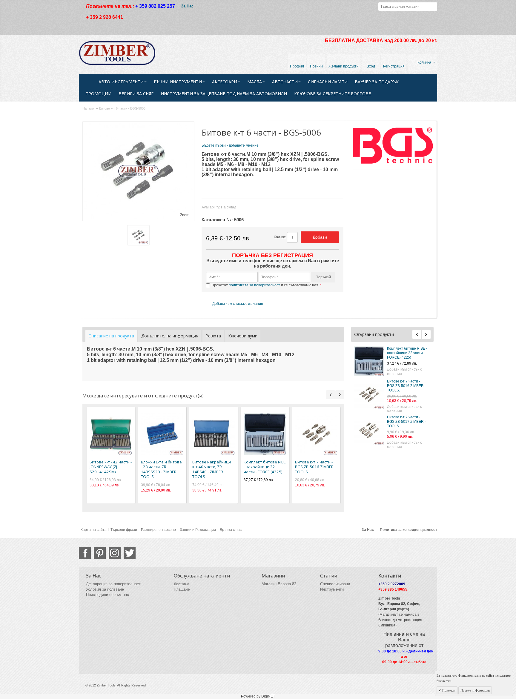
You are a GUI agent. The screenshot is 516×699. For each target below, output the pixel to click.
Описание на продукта (111, 336)
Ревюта (213, 336)
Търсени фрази (123, 530)
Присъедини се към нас (107, 594)
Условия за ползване (105, 589)
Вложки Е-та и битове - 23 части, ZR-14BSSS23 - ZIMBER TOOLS (161, 469)
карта (403, 609)
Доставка (181, 584)
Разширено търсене (158, 530)
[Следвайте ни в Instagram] (115, 553)
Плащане (182, 589)
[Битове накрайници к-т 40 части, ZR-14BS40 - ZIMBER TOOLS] (213, 434)
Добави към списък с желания (404, 371)
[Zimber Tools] (117, 53)
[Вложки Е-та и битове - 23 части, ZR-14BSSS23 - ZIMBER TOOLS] (162, 434)
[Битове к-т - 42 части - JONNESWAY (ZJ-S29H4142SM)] (111, 434)
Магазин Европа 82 (279, 584)
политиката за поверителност (254, 285)
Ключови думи (242, 336)
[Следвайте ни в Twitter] (130, 553)
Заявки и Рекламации (198, 530)
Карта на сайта (94, 530)
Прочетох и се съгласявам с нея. (265, 285)
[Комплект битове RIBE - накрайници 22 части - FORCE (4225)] (369, 361)
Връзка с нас (231, 530)
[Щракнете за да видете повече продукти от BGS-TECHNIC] (393, 145)
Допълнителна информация (169, 336)
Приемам (448, 690)
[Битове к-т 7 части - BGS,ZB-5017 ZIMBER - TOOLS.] (369, 430)
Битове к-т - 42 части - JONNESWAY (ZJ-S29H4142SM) (111, 466)
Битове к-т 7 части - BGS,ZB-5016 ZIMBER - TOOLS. (406, 385)
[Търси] (433, 6)
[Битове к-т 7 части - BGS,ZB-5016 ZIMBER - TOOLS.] (369, 394)
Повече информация (475, 690)
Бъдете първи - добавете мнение (230, 145)
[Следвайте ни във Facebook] (85, 553)
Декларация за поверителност (113, 584)
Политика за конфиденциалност (408, 530)
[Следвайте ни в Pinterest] (100, 553)
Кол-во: (280, 237)
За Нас (187, 6)
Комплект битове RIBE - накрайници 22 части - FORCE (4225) (407, 353)
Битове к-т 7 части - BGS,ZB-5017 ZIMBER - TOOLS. (406, 421)
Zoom (184, 215)
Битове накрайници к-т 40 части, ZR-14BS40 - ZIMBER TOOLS (211, 469)
